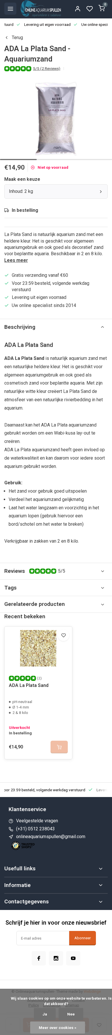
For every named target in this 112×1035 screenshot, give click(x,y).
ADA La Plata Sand (29, 685)
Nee (71, 1014)
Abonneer (82, 938)
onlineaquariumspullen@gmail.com (50, 836)
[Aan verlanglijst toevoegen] (63, 635)
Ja (45, 1014)
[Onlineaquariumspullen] (41, 8)
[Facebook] (39, 958)
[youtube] (73, 958)
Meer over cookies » (57, 1027)
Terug (17, 37)
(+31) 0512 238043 (35, 829)
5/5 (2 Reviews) (46, 68)
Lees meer (16, 260)
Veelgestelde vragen (37, 820)
